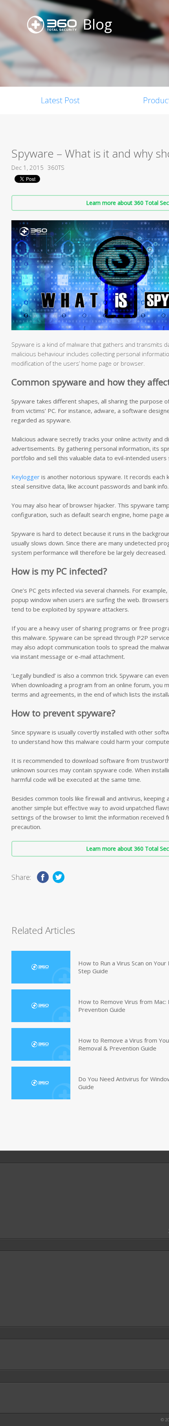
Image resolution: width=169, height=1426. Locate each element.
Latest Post (60, 100)
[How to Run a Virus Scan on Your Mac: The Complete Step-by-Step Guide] (40, 967)
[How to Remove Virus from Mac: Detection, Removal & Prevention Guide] (40, 1005)
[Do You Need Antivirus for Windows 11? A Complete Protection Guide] (40, 1083)
